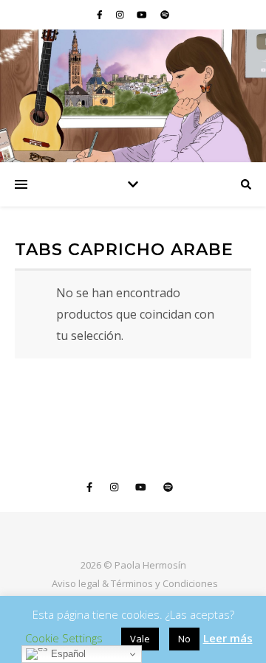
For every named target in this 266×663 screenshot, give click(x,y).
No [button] (184, 638)
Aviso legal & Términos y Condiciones (135, 583)
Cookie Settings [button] (64, 638)
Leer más (228, 638)
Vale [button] (140, 638)
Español (67, 653)
